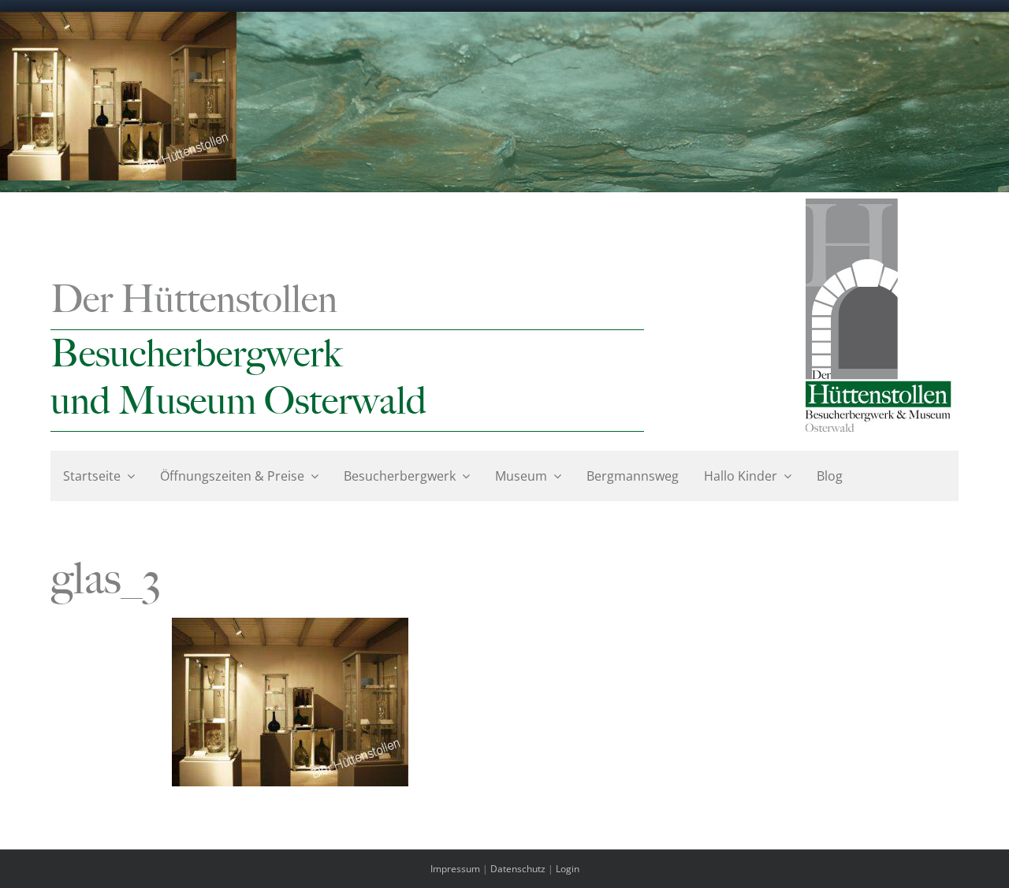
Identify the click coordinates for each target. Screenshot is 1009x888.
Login (567, 868)
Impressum (455, 868)
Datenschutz (517, 868)
